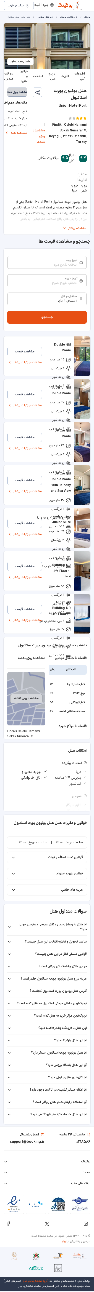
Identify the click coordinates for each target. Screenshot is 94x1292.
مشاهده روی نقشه (39, 136)
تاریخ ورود (71, 260)
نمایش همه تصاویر (20, 62)
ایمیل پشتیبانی (28, 1134)
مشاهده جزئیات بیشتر (27, 362)
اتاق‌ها (65, 76)
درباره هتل (51, 76)
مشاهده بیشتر (77, 228)
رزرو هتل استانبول (45, 17)
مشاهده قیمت (24, 351)
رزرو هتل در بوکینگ (68, 17)
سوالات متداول (8, 76)
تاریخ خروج (71, 278)
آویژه (64, 1241)
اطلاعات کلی (79, 76)
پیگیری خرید (16, 5)
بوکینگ (87, 17)
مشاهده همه (18, 133)
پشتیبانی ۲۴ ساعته (72, 1134)
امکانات (38, 76)
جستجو (47, 317)
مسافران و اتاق (69, 296)
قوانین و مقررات (23, 76)
